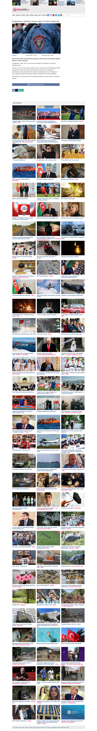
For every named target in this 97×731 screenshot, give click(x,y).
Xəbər (13, 15)
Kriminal (23, 15)
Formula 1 (44, 15)
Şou (40, 15)
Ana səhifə (15, 727)
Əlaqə (58, 727)
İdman (36, 15)
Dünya (27, 15)
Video (19, 727)
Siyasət (18, 15)
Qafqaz (32, 15)
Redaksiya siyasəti (65, 727)
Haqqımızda (54, 727)
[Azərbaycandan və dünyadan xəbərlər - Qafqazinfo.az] (21, 10)
